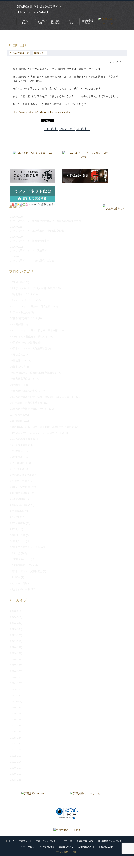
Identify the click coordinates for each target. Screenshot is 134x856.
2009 (13, 713)
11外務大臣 (16, 414)
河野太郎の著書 (47, 846)
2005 (13, 737)
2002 (13, 755)
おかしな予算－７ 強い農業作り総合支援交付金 (37, 230)
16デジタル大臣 (19, 444)
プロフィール (25, 841)
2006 (13, 731)
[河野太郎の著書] (85, 176)
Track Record (55, 21)
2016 (13, 671)
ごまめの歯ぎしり (28, 35)
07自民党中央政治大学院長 (25, 390)
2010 (13, 707)
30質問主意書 (17, 535)
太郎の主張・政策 (85, 841)
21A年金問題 (17, 463)
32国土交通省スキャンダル (25, 547)
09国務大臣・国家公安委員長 (26, 402)
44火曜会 (15, 577)
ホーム (11, 841)
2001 (13, 761)
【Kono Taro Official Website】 (33, 12)
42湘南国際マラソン (21, 565)
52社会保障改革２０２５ (23, 318)
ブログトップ (67, 128)
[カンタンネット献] (32, 193)
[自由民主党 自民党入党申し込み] (32, 158)
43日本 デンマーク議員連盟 (26, 571)
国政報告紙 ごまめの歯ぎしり (111, 841)
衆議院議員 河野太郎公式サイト (39, 6)
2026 (13, 611)
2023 (13, 629)
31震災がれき (17, 541)
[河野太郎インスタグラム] (85, 799)
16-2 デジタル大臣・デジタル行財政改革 (32, 288)
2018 (13, 659)
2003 (13, 749)
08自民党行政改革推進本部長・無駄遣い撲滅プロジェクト (42, 396)
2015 (13, 677)
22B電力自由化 (18, 481)
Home (24, 21)
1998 (13, 779)
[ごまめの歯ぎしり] (114, 208)
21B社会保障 (17, 468)
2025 (13, 617)
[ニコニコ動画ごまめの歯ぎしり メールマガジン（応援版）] (32, 176)
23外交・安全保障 (20, 487)
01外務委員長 (17, 354)
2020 (13, 647)
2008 (13, 719)
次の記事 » (83, 128)
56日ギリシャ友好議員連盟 (25, 342)
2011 (13, 701)
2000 (13, 767)
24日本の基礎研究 (20, 493)
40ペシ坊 (15, 553)
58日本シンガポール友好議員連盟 (28, 348)
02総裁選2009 (18, 360)
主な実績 (68, 841)
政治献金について (86, 846)
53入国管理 (16, 324)
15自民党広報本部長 (21, 438)
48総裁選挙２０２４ (21, 294)
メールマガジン (28, 846)
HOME (10, 35)
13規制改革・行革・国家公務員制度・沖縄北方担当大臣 (41, 426)
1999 (13, 773)
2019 (13, 653)
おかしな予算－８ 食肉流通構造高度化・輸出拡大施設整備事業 (45, 220)
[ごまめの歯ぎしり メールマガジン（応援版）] (85, 158)
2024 (13, 623)
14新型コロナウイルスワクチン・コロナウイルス (37, 432)
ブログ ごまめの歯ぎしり (47, 841)
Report (87, 21)
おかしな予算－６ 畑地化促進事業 (29, 240)
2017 (13, 665)
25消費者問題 (17, 499)
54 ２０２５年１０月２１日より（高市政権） (35, 330)
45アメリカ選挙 (19, 583)
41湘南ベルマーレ (20, 559)
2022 (13, 635)
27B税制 (14, 517)
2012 (13, 695)
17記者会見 (16, 450)
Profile (40, 21)
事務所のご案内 (106, 846)
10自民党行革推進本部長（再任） (28, 408)
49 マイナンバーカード (23, 300)
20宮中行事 (16, 456)
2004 (13, 743)
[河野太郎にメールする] (67, 830)
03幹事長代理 (17, 366)
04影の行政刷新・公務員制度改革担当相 (32, 372)
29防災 (14, 529)
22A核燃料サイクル (21, 475)
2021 (13, 641)
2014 (13, 683)
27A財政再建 (17, 511)
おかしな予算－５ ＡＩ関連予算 (28, 250)
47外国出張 (16, 282)
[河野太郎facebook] (32, 799)
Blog (71, 21)
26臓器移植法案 (19, 505)
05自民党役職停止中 (21, 378)
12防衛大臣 (40, 53)
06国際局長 (16, 384)
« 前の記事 (51, 128)
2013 (13, 689)
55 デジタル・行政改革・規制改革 (29, 336)
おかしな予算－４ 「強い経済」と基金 (32, 260)
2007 (13, 725)
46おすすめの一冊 (20, 589)
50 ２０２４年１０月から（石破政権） (31, 306)
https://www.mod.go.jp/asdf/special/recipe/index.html (41, 112)
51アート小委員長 (20, 312)
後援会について (66, 846)
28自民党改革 (17, 523)
